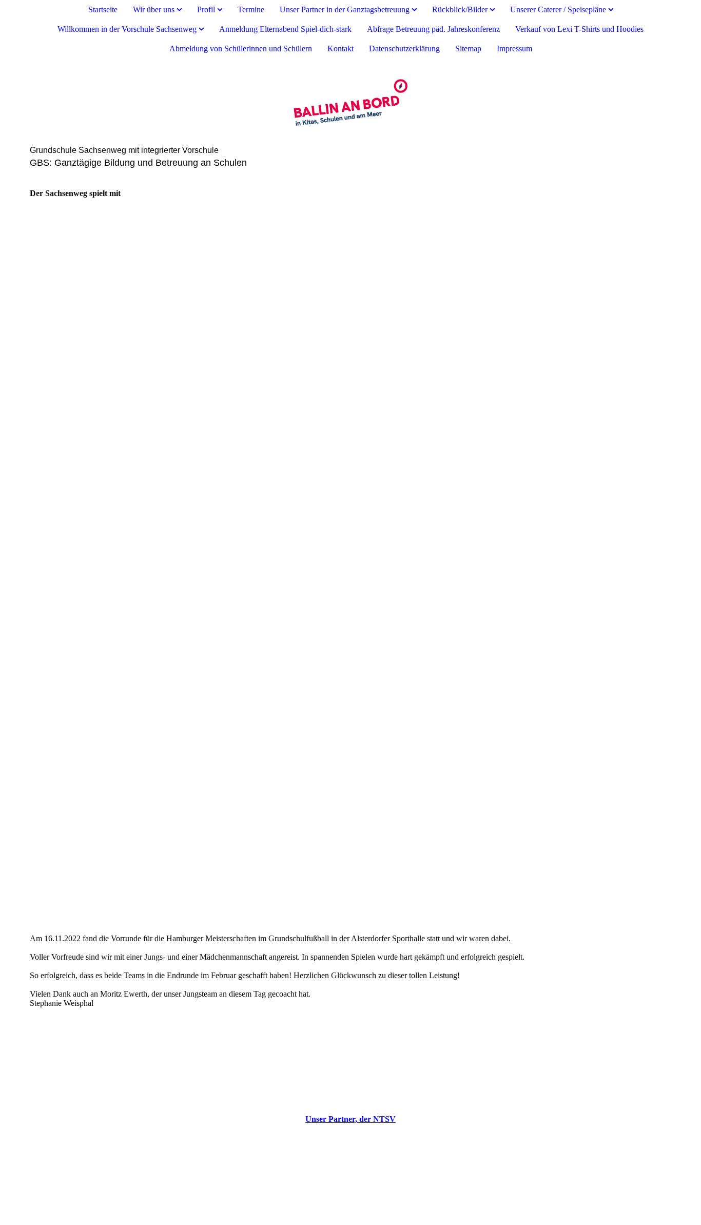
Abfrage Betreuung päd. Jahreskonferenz (433, 29)
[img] (350, 102)
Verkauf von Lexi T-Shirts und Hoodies (579, 29)
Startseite (103, 9)
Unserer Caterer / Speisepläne (558, 9)
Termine (251, 9)
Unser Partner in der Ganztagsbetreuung (345, 9)
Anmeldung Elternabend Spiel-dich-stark (285, 29)
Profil (206, 9)
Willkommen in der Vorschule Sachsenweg (127, 29)
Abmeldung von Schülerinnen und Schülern (240, 48)
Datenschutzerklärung (404, 48)
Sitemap (468, 48)
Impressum (514, 48)
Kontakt (340, 48)
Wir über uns (153, 9)
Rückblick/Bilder (460, 9)
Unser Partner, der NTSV (350, 1119)
